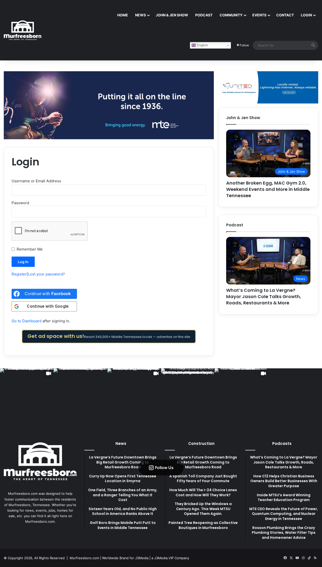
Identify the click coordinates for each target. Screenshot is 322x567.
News (140, 15)
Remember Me (30, 249)
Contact (285, 15)
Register (19, 274)
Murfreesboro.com (84, 558)
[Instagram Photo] (80, 395)
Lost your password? (46, 274)
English (202, 45)
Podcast (204, 15)
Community (231, 15)
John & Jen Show (172, 15)
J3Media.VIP (164, 558)
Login (306, 15)
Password (20, 202)
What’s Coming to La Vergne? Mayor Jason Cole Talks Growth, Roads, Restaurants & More (263, 296)
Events (259, 15)
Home (122, 15)
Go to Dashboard (27, 320)
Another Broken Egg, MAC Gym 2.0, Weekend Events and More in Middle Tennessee (268, 189)
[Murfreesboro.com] (23, 30)
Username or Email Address (36, 181)
